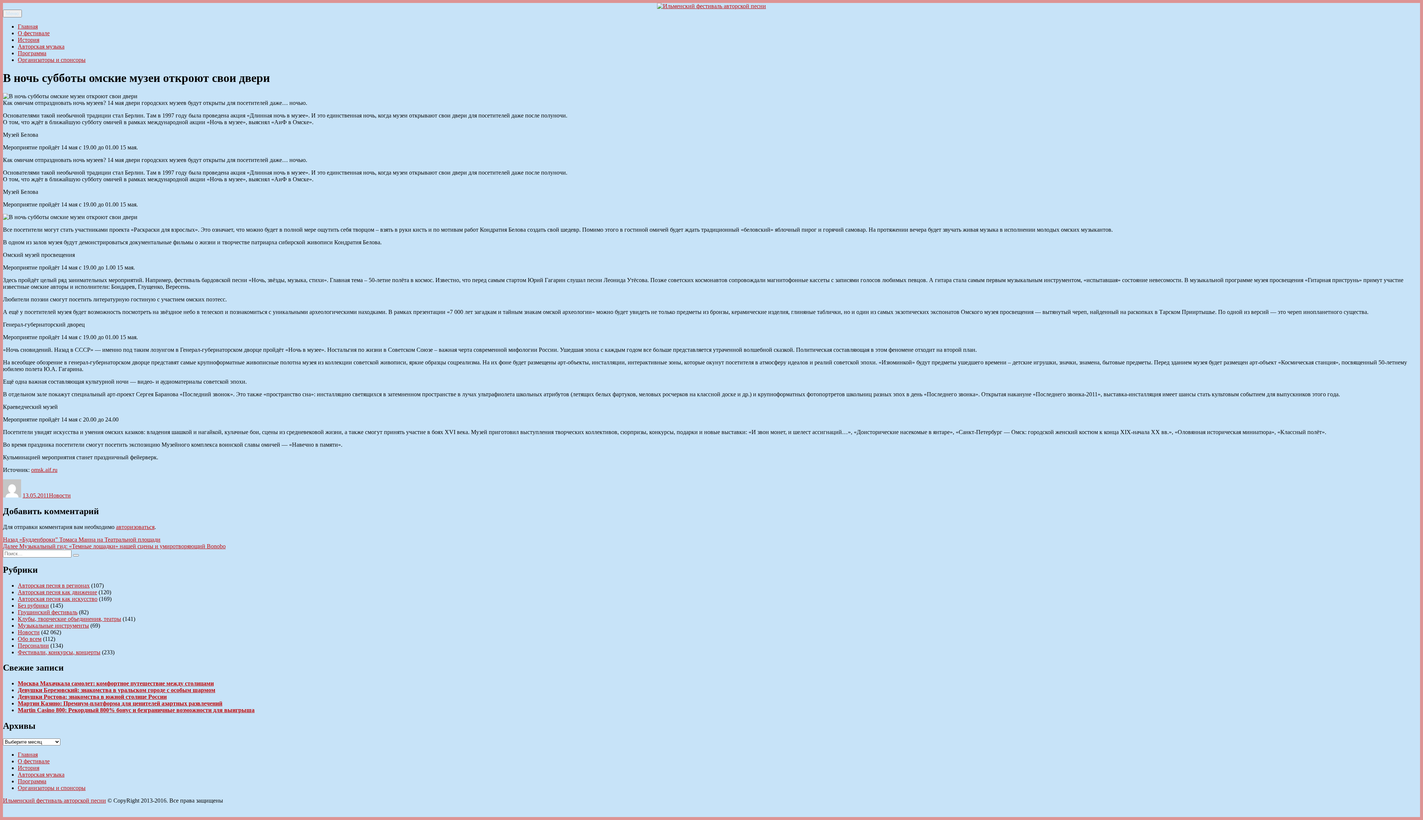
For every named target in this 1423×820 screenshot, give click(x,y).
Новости (60, 495)
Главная (28, 26)
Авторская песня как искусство (57, 599)
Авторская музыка (41, 46)
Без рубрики (33, 605)
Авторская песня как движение (57, 592)
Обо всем (30, 639)
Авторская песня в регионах (54, 585)
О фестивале (34, 33)
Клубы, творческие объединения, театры (69, 619)
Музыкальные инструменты (53, 625)
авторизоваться (135, 527)
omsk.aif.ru (44, 470)
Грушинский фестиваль (47, 612)
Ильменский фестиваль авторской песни (54, 800)
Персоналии (33, 645)
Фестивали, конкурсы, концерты (59, 652)
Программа (32, 53)
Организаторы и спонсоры (52, 60)
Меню (12, 13)
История (28, 40)
